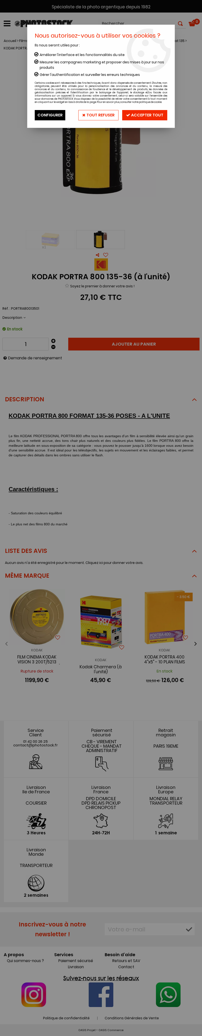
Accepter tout (146, 115)
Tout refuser (100, 115)
